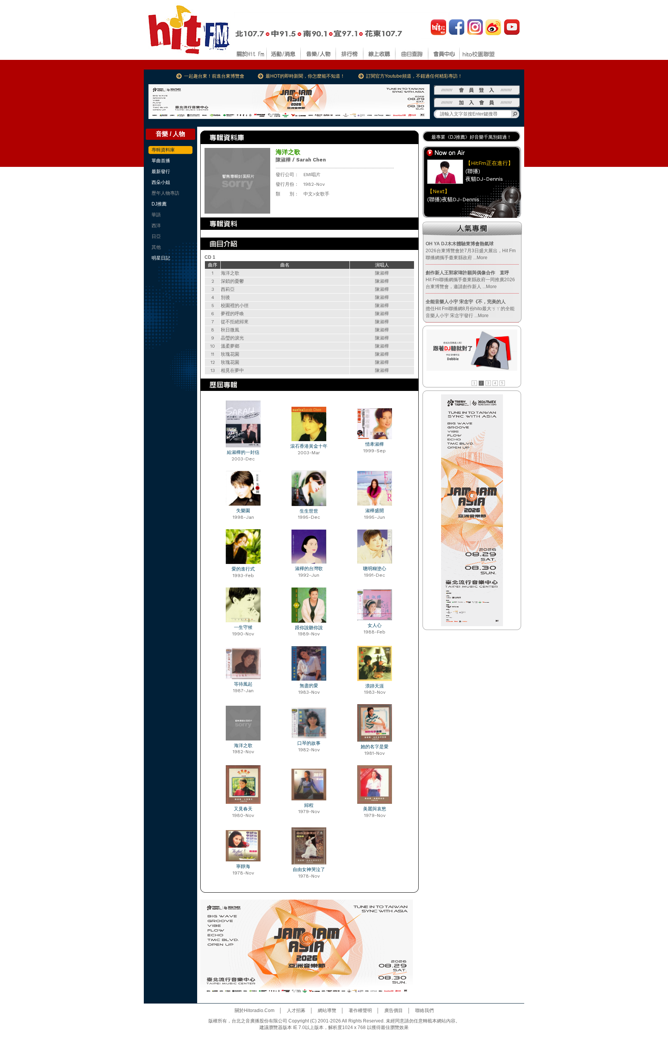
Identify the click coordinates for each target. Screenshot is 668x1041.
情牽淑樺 (374, 444)
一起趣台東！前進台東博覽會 (214, 76)
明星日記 (161, 258)
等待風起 (243, 684)
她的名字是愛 (375, 746)
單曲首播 (161, 160)
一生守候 (243, 627)
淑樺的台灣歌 (309, 568)
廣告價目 (393, 1010)
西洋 (156, 225)
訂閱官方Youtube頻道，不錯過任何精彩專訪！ (414, 76)
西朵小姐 (161, 182)
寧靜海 (243, 866)
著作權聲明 (360, 1010)
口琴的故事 (308, 743)
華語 (156, 214)
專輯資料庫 (163, 150)
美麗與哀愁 (374, 809)
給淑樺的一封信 (243, 452)
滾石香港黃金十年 (308, 446)
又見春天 (243, 809)
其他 (156, 247)
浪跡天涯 (374, 686)
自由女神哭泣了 (309, 869)
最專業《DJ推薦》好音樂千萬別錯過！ (471, 137)
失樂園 (243, 510)
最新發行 (161, 171)
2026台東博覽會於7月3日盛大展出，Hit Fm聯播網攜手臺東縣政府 (471, 250)
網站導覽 (327, 1010)
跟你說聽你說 (309, 627)
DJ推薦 (159, 204)
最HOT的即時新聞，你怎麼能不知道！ (305, 76)
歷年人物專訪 (165, 193)
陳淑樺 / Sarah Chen (301, 160)
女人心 (375, 625)
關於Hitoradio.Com (254, 1010)
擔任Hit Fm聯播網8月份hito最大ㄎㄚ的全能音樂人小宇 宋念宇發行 (470, 308)
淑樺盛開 (374, 510)
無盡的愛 (309, 685)
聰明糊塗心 (374, 568)
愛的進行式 (243, 569)
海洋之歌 (243, 745)
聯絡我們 (424, 1010)
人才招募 (296, 1010)
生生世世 (309, 511)
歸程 (309, 805)
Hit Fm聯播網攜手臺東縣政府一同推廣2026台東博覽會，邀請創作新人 (470, 279)
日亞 (156, 236)
